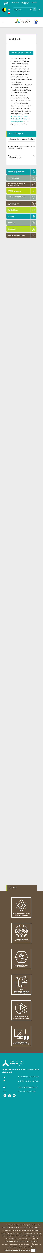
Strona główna (6, 3)
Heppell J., (24, 85)
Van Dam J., (17, 108)
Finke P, (27, 74)
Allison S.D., (26, 69)
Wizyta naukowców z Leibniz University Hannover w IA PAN (21, 157)
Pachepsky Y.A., (23, 98)
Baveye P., (23, 72)
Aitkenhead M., (16, 69)
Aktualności (15, 2)
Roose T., (14, 64)
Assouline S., (15, 72)
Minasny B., (15, 95)
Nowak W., (14, 98)
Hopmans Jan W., (19, 61)
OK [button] (33, 1250)
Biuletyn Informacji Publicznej (26, 1091)
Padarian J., (15, 100)
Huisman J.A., (17, 87)
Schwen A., (15, 106)
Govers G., (14, 79)
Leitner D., (14, 93)
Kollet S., (21, 90)
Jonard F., (14, 90)
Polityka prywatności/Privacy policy (17, 1250)
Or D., (27, 61)
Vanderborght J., (22, 64)
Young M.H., (15, 66)
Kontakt (34, 2)
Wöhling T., (15, 114)
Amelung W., (24, 66)
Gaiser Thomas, (22, 77)
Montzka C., (23, 95)
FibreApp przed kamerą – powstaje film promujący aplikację (21, 147)
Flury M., (14, 77)
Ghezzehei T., (22, 79)
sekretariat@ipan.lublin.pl (30, 1087)
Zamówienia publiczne (25, 3)
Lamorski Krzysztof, (18, 58)
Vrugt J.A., (28, 111)
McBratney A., (23, 93)
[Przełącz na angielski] (9, 10)
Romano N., (23, 100)
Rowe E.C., (24, 103)
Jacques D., (26, 87)
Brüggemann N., (19, 74)
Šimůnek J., (22, 106)
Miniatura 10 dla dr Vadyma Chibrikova (21, 139)
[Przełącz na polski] (9, 13)
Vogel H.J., (21, 111)
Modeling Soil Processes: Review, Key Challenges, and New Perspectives (20, 119)
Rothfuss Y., (17, 103)
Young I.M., (23, 114)
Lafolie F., (27, 90)
